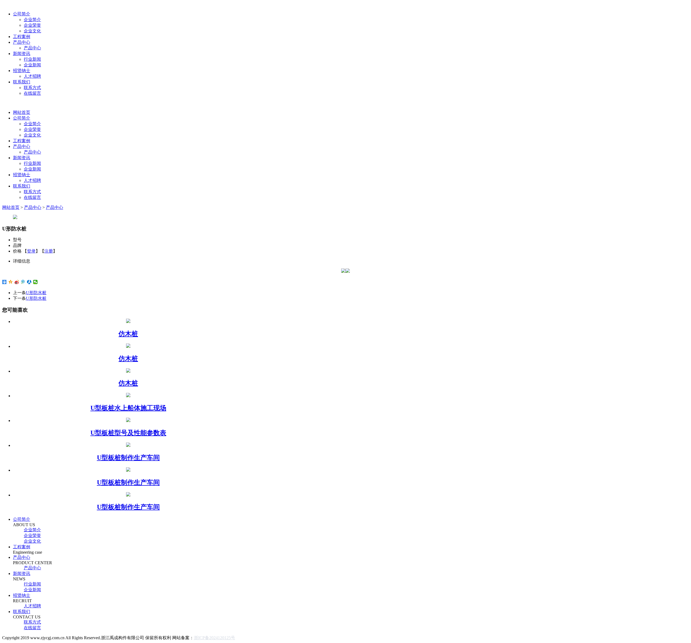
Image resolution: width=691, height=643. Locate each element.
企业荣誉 (32, 25)
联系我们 (21, 82)
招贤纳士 (21, 70)
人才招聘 (32, 76)
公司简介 (21, 14)
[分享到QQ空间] (10, 282)
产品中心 (21, 42)
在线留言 (32, 93)
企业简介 (32, 19)
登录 (31, 251)
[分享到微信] (35, 282)
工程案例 (21, 36)
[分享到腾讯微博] (23, 282)
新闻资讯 (21, 53)
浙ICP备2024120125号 (214, 637)
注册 (48, 251)
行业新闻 (32, 59)
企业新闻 (32, 65)
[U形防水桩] (15, 217)
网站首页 (21, 112)
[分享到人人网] (29, 282)
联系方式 (32, 87)
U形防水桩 (36, 292)
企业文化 (32, 31)
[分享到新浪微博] (17, 282)
